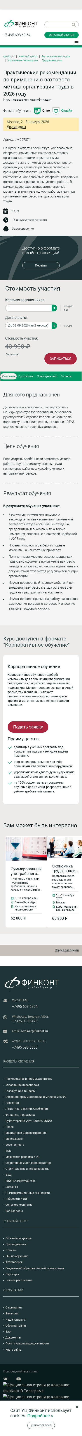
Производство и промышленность (28, 1078)
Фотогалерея (14, 1262)
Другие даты (16, 127)
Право (9, 1126)
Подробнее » (40, 1415)
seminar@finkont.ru (34, 1031)
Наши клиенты (15, 1319)
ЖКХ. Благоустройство (20, 1181)
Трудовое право (52, 60)
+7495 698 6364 (24, 1006)
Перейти (41, 265)
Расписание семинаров (56, 56)
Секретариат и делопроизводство (28, 1162)
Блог (8, 1331)
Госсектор (12, 1102)
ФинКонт (8, 56)
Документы (13, 1337)
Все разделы (14, 1211)
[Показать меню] (76, 42)
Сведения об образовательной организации (35, 1268)
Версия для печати (67, 950)
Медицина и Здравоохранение (26, 1132)
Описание (8, 376)
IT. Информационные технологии (27, 1192)
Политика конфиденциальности (27, 1343)
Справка (66, 376)
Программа (25, 376)
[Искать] (74, 24)
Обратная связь (15, 1325)
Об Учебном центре (18, 1238)
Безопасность (14, 1144)
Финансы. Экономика (20, 1115)
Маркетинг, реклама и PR (22, 1156)
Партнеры (12, 1274)
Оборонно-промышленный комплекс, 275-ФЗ (35, 1096)
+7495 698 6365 (24, 1047)
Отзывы (10, 1250)
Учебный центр (28, 56)
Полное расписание (18, 1280)
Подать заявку (28, 727)
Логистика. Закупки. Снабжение (27, 1108)
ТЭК (8, 1151)
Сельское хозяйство (18, 1204)
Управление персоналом (22, 60)
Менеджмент (14, 1138)
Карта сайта (13, 1349)
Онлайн (66, 110)
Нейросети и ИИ (16, 1198)
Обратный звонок (61, 34)
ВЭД (8, 1174)
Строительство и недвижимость (27, 1168)
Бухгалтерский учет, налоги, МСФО (28, 1121)
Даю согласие (41, 1425)
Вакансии (12, 1313)
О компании (13, 1307)
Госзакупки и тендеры (20, 1090)
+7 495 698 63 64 (16, 35)
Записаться (60, 359)
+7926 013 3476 (24, 1021)
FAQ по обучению (16, 1256)
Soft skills (11, 1186)
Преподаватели (47, 376)
